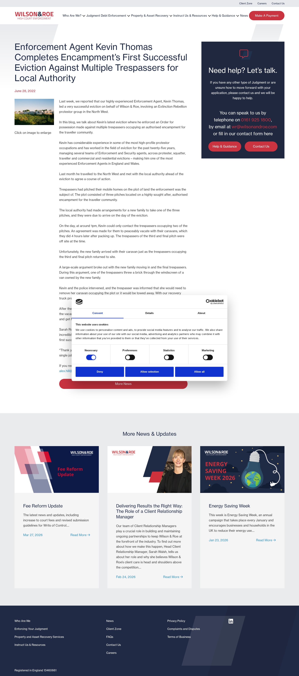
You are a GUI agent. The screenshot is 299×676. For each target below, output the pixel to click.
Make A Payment (266, 15)
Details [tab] (149, 313)
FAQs (109, 637)
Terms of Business (179, 637)
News (244, 15)
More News (123, 384)
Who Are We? (72, 15)
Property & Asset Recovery (149, 15)
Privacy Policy (176, 621)
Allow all (199, 371)
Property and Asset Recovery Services (39, 637)
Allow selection (149, 371)
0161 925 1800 (256, 120)
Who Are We (22, 621)
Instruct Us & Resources (190, 15)
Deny (100, 371)
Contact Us (278, 3)
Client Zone (245, 3)
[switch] (130, 357)
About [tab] (201, 313)
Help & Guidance (223, 15)
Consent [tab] (97, 313)
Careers (261, 3)
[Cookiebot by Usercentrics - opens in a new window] (208, 301)
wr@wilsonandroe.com (254, 127)
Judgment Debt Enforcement (106, 15)
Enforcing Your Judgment (31, 629)
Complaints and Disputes (183, 629)
